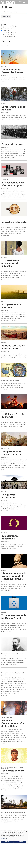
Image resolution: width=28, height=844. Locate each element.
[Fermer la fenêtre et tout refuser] (27, 831)
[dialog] (14, 837)
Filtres (4, 20)
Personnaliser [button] (4, 838)
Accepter (20, 841)
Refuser (7, 841)
